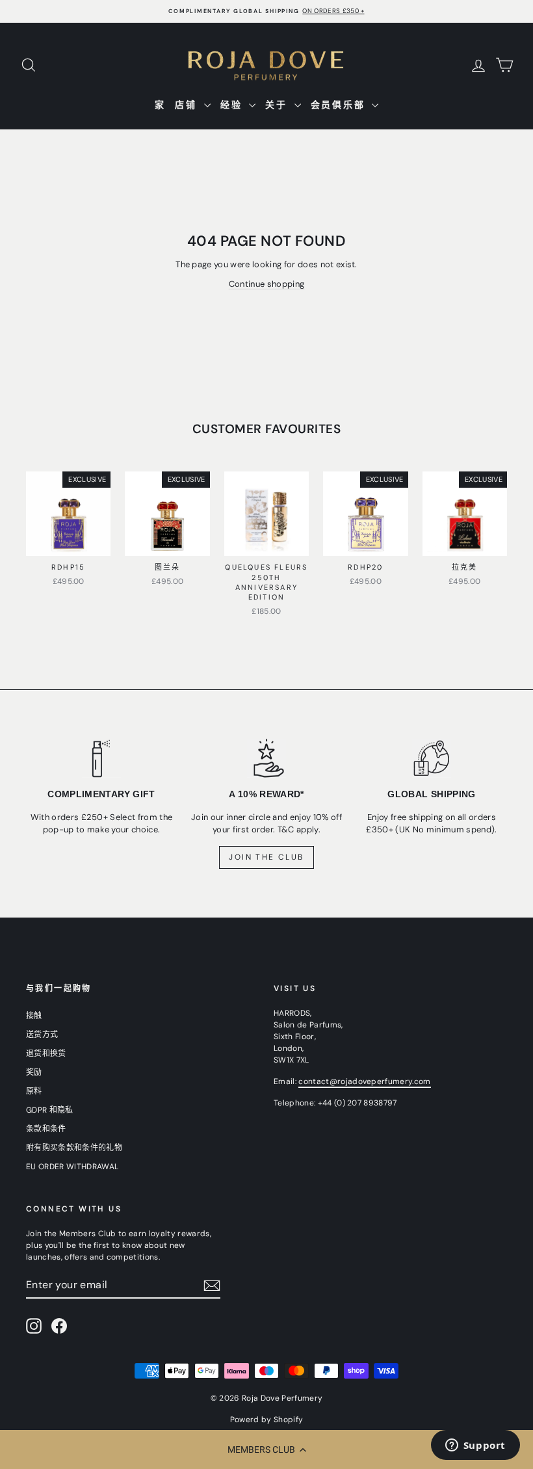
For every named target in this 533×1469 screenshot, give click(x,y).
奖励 (34, 1072)
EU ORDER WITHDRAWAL (72, 1166)
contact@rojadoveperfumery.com (364, 1081)
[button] (266, 1449)
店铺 (187, 105)
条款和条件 (46, 1129)
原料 (34, 1091)
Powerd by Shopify (267, 1419)
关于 (278, 105)
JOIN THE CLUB (266, 857)
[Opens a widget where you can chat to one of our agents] (475, 1446)
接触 (34, 1016)
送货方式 (42, 1034)
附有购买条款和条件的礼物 (74, 1148)
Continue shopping (267, 283)
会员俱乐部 (340, 105)
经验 (233, 105)
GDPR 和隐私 (49, 1110)
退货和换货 (46, 1053)
